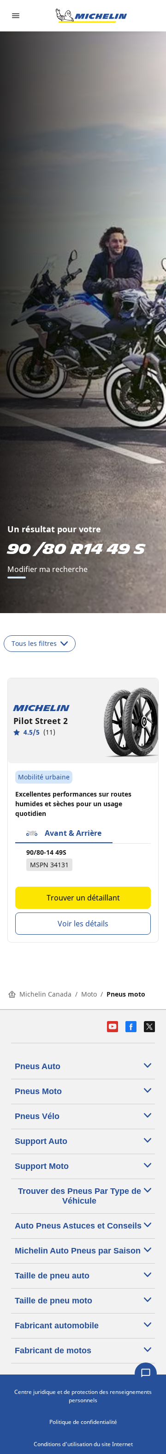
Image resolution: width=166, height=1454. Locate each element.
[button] (64, 833)
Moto (89, 994)
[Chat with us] (146, 1374)
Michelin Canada (45, 994)
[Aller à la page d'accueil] (91, 15)
